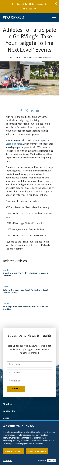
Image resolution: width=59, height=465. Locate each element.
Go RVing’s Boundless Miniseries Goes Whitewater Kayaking (25, 307)
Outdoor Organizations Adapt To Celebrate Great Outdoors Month (25, 291)
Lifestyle (6, 270)
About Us (7, 403)
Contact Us (9, 410)
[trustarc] (51, 460)
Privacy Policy (7, 460)
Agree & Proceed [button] (37, 451)
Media (6, 417)
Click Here (27, 9)
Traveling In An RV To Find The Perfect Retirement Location (25, 274)
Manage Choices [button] (13, 451)
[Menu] (54, 17)
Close (55, 3)
